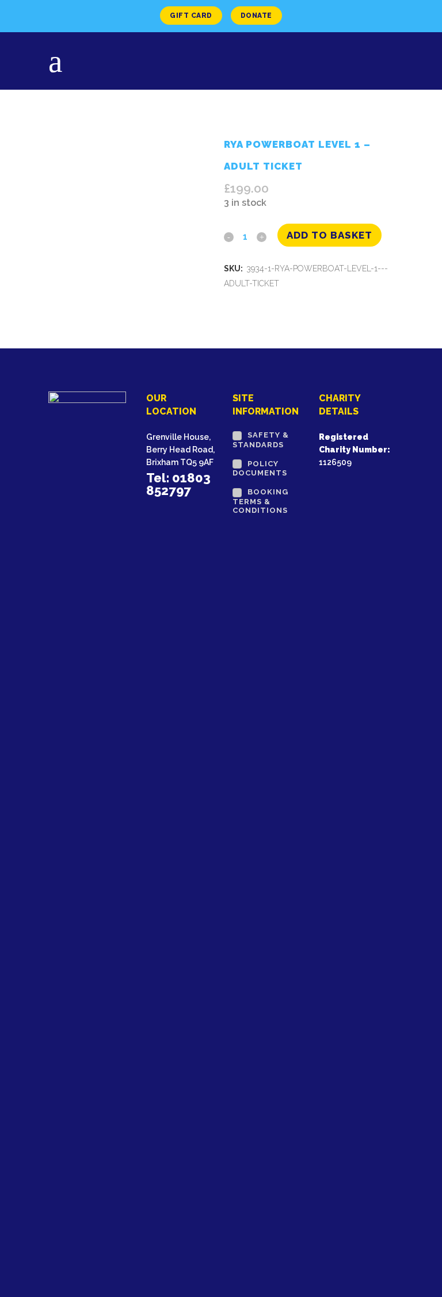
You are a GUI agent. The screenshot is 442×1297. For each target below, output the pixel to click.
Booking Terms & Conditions (260, 501)
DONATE (256, 15)
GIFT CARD (191, 15)
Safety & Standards (261, 440)
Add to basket (329, 235)
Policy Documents (260, 468)
